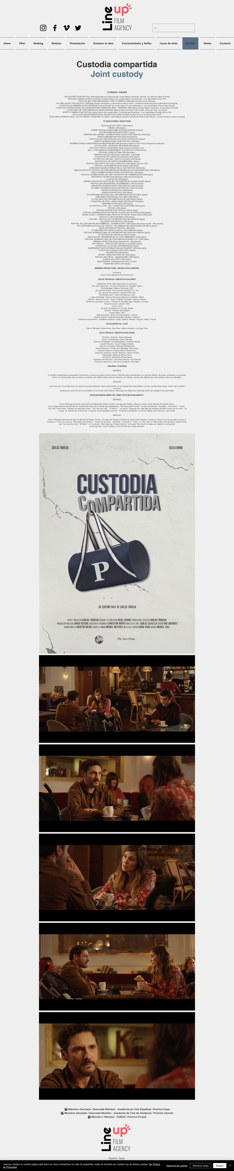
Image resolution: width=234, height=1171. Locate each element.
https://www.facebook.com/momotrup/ (117, 275)
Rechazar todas (201, 1165)
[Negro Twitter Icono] (78, 28)
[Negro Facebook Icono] (55, 28)
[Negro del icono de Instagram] (43, 28)
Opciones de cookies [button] (176, 1165)
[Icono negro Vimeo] (66, 28)
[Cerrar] (230, 1165)
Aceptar (220, 1165)
